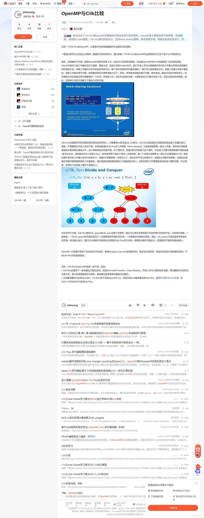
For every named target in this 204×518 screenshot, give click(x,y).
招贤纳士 (78, 504)
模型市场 (61, 3)
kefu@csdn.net (143, 504)
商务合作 (88, 504)
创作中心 (180, 3)
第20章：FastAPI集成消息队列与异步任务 (33, 152)
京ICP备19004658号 (102, 508)
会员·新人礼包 (155, 3)
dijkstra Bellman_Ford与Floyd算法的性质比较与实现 (33, 63)
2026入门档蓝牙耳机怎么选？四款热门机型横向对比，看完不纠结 (33, 158)
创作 (195, 3)
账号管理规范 (131, 511)
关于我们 (69, 504)
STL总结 (27, 121)
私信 (45, 37)
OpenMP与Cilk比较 (27, 51)
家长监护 (75, 511)
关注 (83, 305)
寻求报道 (97, 504)
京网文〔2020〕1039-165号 (123, 508)
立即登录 (173, 508)
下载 (27, 3)
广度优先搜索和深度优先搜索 (32, 74)
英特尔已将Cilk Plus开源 (167, 278)
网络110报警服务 (87, 511)
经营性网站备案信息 (144, 508)
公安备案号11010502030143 (81, 508)
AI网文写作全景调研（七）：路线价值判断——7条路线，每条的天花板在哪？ (33, 146)
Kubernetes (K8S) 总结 (25, 139)
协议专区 (107, 504)
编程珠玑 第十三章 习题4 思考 (28, 187)
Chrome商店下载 (118, 511)
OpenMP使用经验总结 (33, 126)
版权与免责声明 (144, 511)
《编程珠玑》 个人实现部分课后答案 (31, 192)
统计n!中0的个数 (26, 56)
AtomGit (46, 3)
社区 (35, 3)
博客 (20, 3)
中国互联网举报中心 (103, 511)
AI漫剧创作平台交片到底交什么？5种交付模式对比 (33, 166)
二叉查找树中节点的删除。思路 (33, 69)
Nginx (17, 182)
